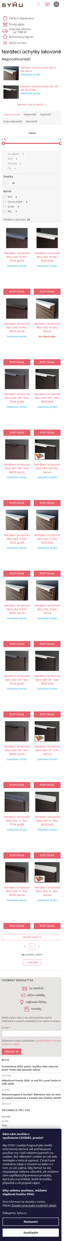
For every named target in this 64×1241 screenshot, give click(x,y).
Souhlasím (31, 1233)
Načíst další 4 (32, 937)
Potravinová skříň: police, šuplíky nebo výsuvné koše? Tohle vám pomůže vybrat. (30, 1068)
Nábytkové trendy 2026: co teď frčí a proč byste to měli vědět (31, 1082)
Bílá (12, 196)
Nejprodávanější (12, 121)
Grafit (13, 206)
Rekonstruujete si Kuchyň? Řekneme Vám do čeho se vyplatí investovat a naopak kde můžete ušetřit (31, 1096)
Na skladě (16, 154)
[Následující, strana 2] (32, 946)
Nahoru (33, 962)
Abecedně (31, 121)
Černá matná (17, 201)
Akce (12, 158)
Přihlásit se (11, 1051)
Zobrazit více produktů (30, 104)
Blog (4, 1125)
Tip (11, 168)
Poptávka (17, 292)
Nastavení (31, 1222)
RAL (12, 211)
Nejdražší (45, 114)
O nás (5, 1121)
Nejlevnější (30, 114)
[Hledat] (38, 4)
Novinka (14, 163)
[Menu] (56, 4)
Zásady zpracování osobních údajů (34, 1205)
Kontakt (6, 1116)
